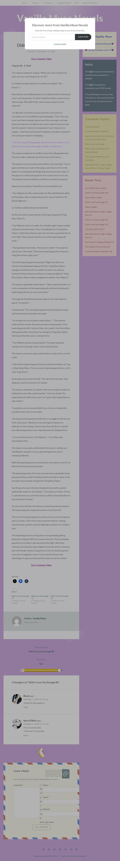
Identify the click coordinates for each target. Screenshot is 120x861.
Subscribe (83, 36)
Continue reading (60, 44)
